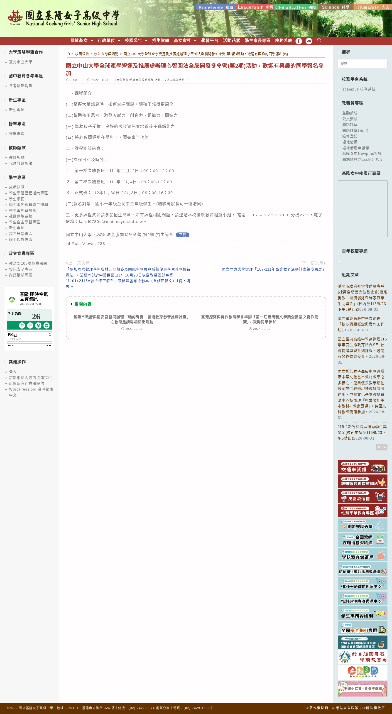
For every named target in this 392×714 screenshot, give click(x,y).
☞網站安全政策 (345, 708)
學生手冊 (17, 199)
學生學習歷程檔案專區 (28, 193)
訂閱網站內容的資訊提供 (30, 378)
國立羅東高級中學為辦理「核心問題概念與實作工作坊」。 (361, 324)
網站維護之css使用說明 (363, 159)
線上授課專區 (20, 240)
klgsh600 (76, 80)
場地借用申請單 (356, 148)
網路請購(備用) (355, 130)
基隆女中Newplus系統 (362, 154)
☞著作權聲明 (317, 708)
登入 (13, 372)
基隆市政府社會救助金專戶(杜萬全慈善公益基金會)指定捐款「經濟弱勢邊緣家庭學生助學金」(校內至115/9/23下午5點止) (362, 297)
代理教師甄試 (20, 163)
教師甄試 (17, 157)
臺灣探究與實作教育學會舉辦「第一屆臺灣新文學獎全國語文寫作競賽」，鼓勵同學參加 (259, 319)
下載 (182, 235)
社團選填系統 (20, 216)
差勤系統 (350, 113)
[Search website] (319, 41)
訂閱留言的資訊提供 (26, 383)
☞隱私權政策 (374, 708)
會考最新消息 (20, 86)
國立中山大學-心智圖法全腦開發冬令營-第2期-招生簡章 (119, 234)
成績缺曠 (17, 187)
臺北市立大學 (20, 62)
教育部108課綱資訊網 (28, 263)
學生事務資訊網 (22, 211)
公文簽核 (350, 119)
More (382, 447)
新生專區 (17, 110)
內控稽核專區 (20, 275)
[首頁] (68, 54)
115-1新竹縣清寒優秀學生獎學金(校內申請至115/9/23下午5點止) (362, 432)
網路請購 (350, 125)
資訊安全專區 (20, 269)
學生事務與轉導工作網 (28, 205)
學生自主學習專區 (24, 222)
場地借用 (350, 142)
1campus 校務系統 (359, 89)
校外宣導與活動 (174, 80)
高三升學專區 (20, 234)
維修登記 (350, 136)
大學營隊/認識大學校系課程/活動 (139, 80)
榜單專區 (17, 134)
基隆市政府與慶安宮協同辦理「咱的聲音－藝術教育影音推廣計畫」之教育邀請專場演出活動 (132, 319)
